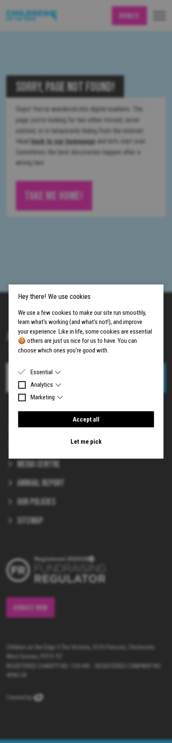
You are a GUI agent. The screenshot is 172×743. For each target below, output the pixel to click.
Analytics (41, 384)
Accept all (86, 419)
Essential (41, 372)
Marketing (42, 397)
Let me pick (86, 441)
